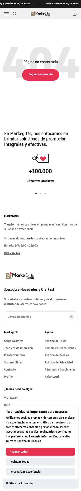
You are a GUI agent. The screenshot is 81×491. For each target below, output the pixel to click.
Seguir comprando (41, 74)
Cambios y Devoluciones (60, 348)
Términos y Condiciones (60, 369)
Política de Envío (55, 341)
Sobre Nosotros (13, 341)
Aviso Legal (52, 376)
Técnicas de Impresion (18, 348)
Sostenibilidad (13, 362)
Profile (8, 376)
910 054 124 (12, 253)
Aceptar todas (19, 451)
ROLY (7, 405)
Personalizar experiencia (25, 471)
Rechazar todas (19, 461)
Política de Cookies (57, 355)
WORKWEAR (11, 398)
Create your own (14, 355)
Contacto (10, 369)
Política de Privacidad (20, 483)
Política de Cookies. (29, 441)
